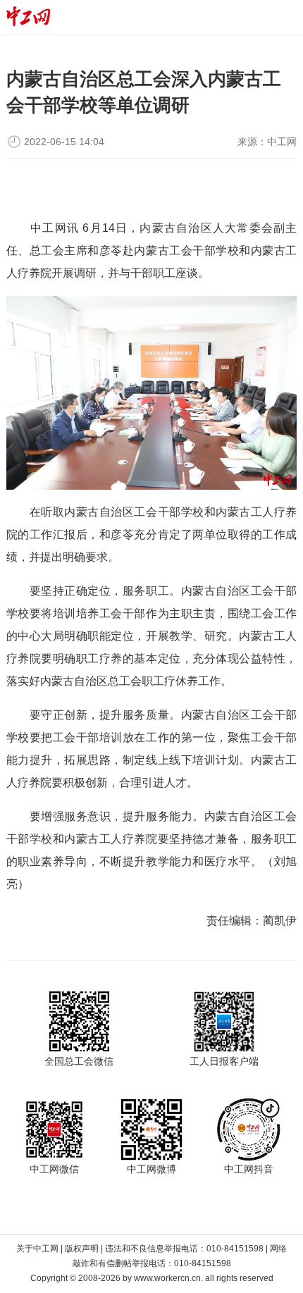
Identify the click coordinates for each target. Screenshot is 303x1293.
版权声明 (82, 1249)
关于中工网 (37, 1249)
